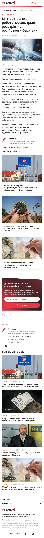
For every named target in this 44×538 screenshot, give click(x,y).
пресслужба (24, 79)
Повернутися (10, 14)
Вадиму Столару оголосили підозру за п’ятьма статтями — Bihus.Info (21, 454)
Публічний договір (8, 520)
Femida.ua (12, 329)
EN (35, 3)
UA (32, 3)
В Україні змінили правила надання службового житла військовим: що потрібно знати (22, 488)
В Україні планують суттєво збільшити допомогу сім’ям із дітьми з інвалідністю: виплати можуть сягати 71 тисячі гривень (19, 419)
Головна (5, 10)
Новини (13, 10)
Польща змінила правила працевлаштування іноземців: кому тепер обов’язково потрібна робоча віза (20, 385)
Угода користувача (29, 520)
